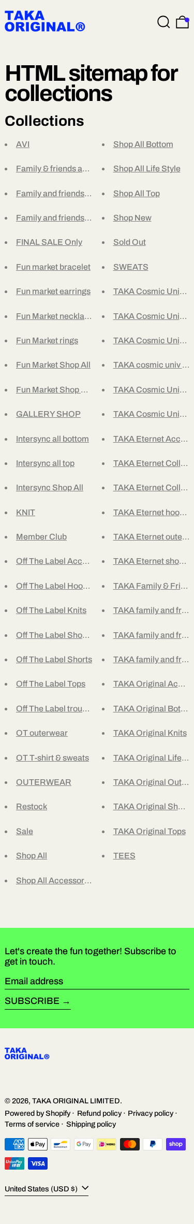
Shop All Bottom (143, 144)
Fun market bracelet (53, 267)
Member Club (41, 536)
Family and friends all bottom (69, 193)
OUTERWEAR (43, 782)
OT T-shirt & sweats (52, 757)
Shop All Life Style (147, 168)
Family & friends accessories (69, 168)
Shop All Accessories (55, 880)
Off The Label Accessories (65, 561)
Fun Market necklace (55, 316)
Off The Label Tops (50, 683)
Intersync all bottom (52, 438)
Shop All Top (136, 193)
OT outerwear (42, 732)
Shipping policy (91, 1124)
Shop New (132, 217)
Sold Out (129, 242)
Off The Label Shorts (54, 659)
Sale (24, 831)
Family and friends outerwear (70, 217)
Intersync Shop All (49, 487)
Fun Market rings (47, 340)
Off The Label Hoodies (57, 585)
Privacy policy (150, 1113)
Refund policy (99, 1113)
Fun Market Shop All (53, 364)
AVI (22, 144)
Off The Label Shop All (57, 635)
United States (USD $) (42, 1188)
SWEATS (130, 267)
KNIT (25, 512)
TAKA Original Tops (149, 831)
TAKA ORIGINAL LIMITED (76, 1101)
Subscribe (32, 1001)
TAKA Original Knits (150, 732)
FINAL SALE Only (49, 242)
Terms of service (32, 1124)
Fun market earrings (53, 291)
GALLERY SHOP (48, 414)
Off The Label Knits (51, 610)
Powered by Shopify (37, 1113)
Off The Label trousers (57, 708)
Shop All (31, 855)
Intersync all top (45, 463)
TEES (124, 855)
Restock (31, 806)
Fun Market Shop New (57, 389)
